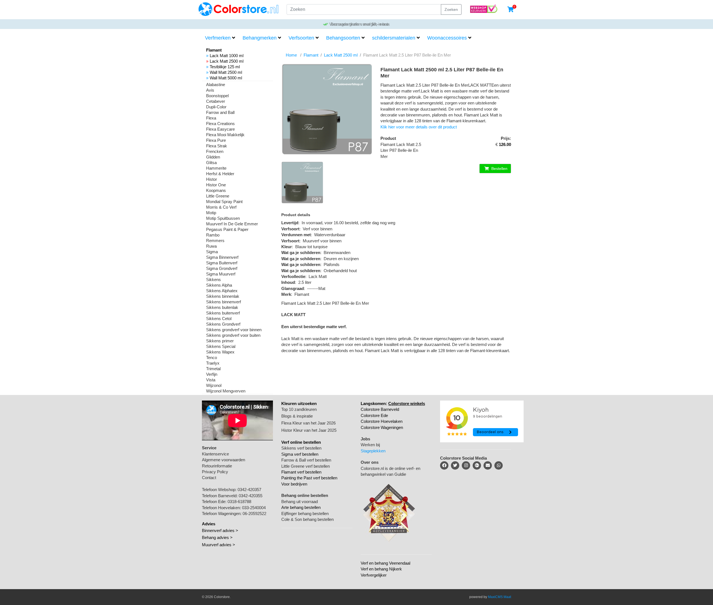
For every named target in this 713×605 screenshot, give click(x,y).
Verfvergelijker (374, 575)
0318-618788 (239, 501)
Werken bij (370, 444)
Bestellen (498, 168)
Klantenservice (215, 454)
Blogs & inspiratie (297, 416)
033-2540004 (254, 507)
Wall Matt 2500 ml (226, 72)
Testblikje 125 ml (225, 66)
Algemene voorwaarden (223, 459)
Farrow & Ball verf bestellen (306, 460)
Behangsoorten (343, 38)
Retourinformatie (217, 465)
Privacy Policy (215, 471)
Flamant (311, 55)
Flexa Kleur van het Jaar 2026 (308, 423)
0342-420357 (249, 489)
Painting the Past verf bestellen (309, 477)
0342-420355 (250, 495)
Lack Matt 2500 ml (226, 61)
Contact (209, 477)
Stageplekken (373, 450)
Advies (208, 523)
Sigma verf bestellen (299, 454)
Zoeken (451, 9)
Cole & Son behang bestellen (307, 519)
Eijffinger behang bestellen (305, 513)
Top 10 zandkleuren (299, 409)
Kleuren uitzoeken (299, 403)
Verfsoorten (301, 38)
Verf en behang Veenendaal (385, 563)
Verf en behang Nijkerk (381, 569)
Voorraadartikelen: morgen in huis (359, 24)
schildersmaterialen (393, 38)
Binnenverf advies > (220, 530)
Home (291, 55)
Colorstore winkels (406, 403)
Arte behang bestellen (301, 507)
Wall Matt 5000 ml (226, 77)
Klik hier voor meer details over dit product (418, 127)
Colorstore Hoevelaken (381, 421)
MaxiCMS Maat (499, 597)
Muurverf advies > (218, 544)
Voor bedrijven (294, 484)
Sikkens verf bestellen (301, 448)
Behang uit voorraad (299, 501)
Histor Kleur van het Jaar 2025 (308, 430)
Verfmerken (218, 38)
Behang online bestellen (304, 495)
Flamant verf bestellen (301, 472)
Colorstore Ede (374, 415)
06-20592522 (254, 513)
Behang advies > (217, 537)
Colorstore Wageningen (382, 427)
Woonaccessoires (447, 38)
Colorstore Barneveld (380, 409)
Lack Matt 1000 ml (226, 55)
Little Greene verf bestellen (305, 466)
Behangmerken (260, 38)
